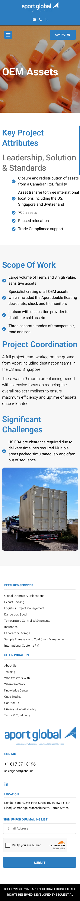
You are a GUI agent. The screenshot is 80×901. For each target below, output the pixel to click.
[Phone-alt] (40, 19)
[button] (8, 35)
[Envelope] (34, 19)
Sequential (64, 894)
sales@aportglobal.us (18, 771)
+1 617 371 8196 (20, 764)
